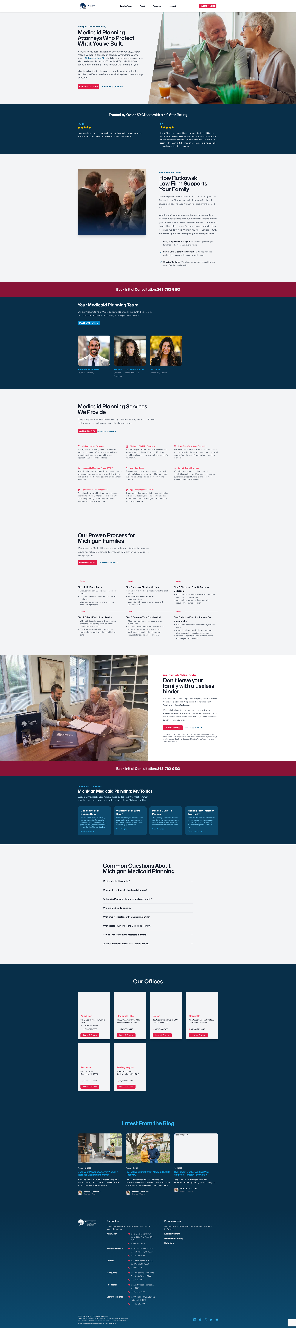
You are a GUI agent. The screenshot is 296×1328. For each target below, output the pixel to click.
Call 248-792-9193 (207, 6)
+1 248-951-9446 (126, 1029)
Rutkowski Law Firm (96, 58)
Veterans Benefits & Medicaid (95, 490)
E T (161, 124)
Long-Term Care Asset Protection (192, 446)
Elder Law (169, 1243)
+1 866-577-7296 (90, 1029)
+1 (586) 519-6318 (126, 1081)
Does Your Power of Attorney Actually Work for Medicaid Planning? (98, 1173)
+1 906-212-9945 (198, 1029)
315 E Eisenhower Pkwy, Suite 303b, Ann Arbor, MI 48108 (142, 1237)
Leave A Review (90, 1035)
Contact (172, 6)
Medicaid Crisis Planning (93, 446)
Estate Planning (172, 1234)
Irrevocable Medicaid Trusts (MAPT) (97, 468)
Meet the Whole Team (88, 323)
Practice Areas (126, 6)
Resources (157, 6)
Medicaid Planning (173, 1238)
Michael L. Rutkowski (92, 1192)
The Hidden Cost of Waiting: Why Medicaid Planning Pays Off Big (191, 1173)
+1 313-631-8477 (161, 1029)
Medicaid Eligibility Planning (142, 446)
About (142, 6)
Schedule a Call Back (114, 86)
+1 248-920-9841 (90, 1081)
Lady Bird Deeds (137, 468)
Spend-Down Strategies (188, 468)
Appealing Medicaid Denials (142, 490)
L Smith (81, 124)
